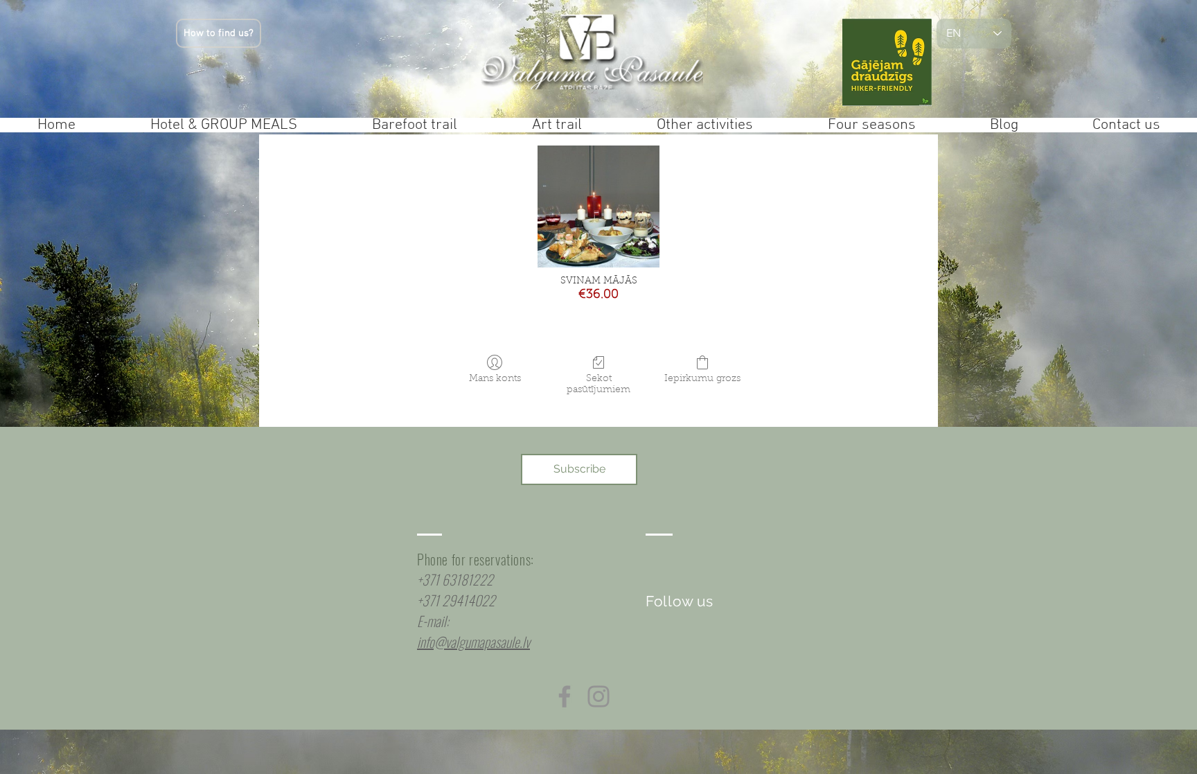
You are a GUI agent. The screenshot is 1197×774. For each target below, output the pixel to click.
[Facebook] (564, 696)
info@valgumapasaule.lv (473, 641)
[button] (579, 469)
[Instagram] (598, 696)
